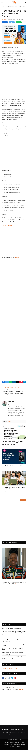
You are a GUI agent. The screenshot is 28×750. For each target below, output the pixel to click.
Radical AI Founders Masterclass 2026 (12, 466)
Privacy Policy (22, 744)
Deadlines (23, 742)
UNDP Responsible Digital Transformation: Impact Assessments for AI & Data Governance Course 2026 (13, 442)
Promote (16, 744)
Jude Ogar (4, 19)
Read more (17, 583)
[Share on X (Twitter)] (12, 22)
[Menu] (2, 2)
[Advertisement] (14, 84)
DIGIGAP (17, 257)
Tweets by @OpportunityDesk (9, 668)
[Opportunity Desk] (14, 2)
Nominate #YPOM (8, 744)
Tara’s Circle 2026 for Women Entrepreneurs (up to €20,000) (13, 488)
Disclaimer (12, 746)
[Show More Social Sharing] (24, 22)
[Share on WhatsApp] (19, 22)
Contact (18, 746)
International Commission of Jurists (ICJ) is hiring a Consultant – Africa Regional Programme (7, 392)
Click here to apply (7, 225)
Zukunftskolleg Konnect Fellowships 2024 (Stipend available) (20, 391)
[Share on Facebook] (5, 22)
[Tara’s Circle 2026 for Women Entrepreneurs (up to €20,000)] (14, 478)
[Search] (26, 2)
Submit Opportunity (14, 742)
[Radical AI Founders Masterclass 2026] (14, 456)
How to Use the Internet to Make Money (11, 628)
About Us (6, 742)
